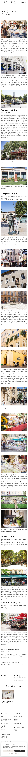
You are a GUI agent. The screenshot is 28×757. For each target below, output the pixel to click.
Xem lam (3, 726)
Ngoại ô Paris (16, 715)
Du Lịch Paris (4, 723)
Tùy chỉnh (11, 753)
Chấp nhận (20, 750)
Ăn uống (3, 725)
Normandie (16, 717)
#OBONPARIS (20, 677)
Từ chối (8, 750)
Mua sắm (3, 727)
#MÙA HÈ (16, 677)
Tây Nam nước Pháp (17, 721)
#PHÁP (24, 677)
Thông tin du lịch (5, 734)
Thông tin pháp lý (4, 717)
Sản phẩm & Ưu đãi (19, 727)
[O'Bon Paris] (13, 2)
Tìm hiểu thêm (16, 753)
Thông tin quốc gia (4, 737)
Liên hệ (2, 716)
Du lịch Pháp (17, 713)
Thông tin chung (4, 736)
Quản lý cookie (4, 720)
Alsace (15, 724)
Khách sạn (3, 729)
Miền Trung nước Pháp (18, 716)
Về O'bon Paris (4, 715)
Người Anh (16, 719)
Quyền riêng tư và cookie (6, 719)
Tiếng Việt (22, 2)
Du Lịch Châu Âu (4, 739)
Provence (15, 720)
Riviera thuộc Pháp (17, 723)
